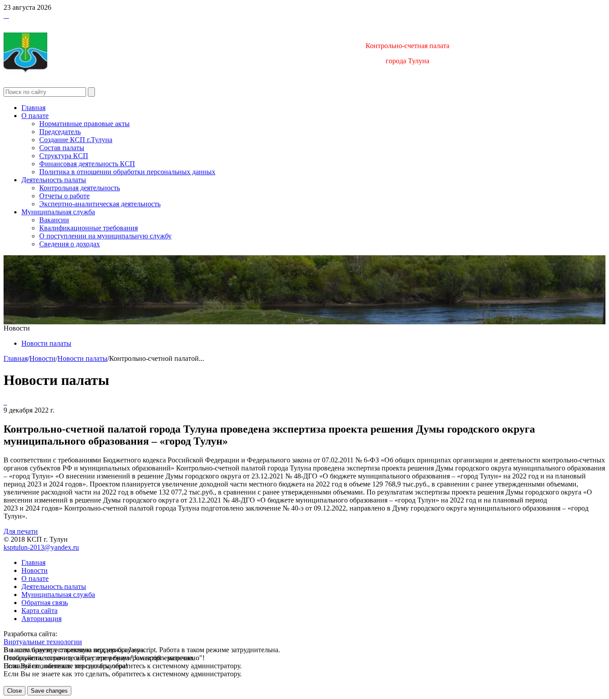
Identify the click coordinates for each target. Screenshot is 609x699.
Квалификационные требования (88, 228)
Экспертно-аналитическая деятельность (99, 204)
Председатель (60, 131)
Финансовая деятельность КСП (87, 164)
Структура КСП (63, 155)
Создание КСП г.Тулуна (75, 139)
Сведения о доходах (69, 244)
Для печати (21, 531)
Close (14, 690)
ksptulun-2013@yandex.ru (41, 547)
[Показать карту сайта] (6, 15)
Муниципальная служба (58, 212)
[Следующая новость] (4, 402)
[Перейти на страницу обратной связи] (8, 15)
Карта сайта (39, 610)
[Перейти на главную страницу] (4, 15)
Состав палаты (61, 147)
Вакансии (54, 220)
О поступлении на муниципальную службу (105, 236)
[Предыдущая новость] (6, 402)
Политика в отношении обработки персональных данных (127, 172)
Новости (42, 358)
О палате (35, 115)
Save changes (49, 690)
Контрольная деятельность (79, 188)
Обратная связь (44, 602)
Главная (33, 107)
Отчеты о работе (64, 196)
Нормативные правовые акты (84, 123)
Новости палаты (46, 343)
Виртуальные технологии (43, 642)
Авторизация (41, 618)
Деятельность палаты (53, 180)
